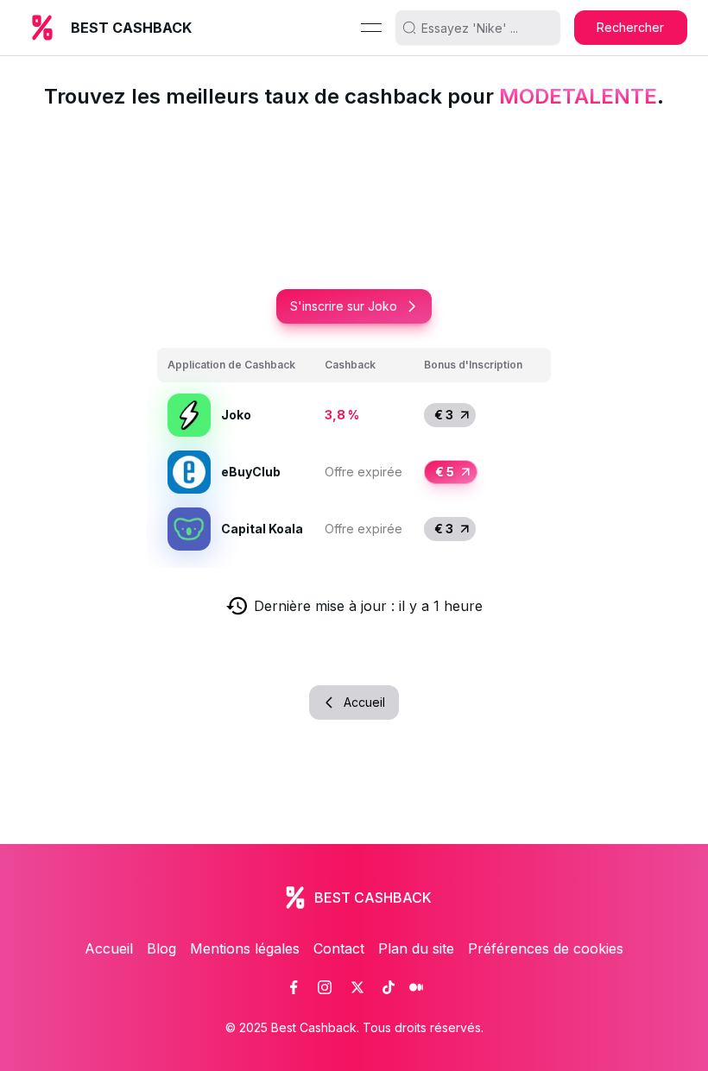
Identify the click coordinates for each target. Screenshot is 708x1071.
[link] (293, 987)
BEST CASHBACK (131, 27)
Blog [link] (161, 948)
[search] (484, 27)
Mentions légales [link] (245, 948)
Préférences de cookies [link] (545, 948)
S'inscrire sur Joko (343, 306)
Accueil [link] (109, 948)
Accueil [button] (364, 702)
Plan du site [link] (416, 948)
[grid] (354, 453)
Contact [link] (338, 948)
